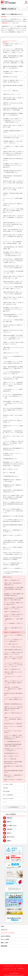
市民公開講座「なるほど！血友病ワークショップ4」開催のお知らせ (13, 72)
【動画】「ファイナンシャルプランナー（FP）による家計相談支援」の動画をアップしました (13, 719)
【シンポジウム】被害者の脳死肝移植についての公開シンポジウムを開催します (13, 373)
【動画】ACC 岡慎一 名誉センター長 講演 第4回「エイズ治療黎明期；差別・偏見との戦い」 (13, 236)
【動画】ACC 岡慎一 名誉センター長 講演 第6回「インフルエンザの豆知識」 (13, 189)
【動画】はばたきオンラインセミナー (11, 352)
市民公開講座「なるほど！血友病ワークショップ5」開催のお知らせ (13, 44)
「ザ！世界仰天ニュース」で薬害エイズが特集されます (13, 147)
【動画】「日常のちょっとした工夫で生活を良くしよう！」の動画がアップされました (13, 658)
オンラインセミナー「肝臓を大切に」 (11, 90)
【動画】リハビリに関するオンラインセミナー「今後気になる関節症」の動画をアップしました (13, 683)
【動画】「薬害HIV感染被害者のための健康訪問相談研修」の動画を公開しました (13, 56)
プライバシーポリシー (10, 966)
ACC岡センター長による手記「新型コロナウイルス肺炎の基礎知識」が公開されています (12, 553)
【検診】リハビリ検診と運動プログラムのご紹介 (13, 628)
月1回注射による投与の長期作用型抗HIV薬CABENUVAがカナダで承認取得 (12, 558)
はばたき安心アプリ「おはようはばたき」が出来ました (13, 437)
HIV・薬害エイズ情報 (7, 784)
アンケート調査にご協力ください (11, 644)
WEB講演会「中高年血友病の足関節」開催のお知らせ (13, 194)
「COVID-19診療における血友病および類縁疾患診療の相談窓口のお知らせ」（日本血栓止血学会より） (13, 542)
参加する (9, 833)
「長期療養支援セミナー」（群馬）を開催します (13, 619)
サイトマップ (7, 968)
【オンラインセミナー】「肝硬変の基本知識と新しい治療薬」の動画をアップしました (13, 287)
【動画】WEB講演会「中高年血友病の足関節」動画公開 (12, 176)
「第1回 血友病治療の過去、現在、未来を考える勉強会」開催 (13, 247)
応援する (9, 840)
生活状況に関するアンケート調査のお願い (13, 723)
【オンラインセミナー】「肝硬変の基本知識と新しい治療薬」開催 (13, 320)
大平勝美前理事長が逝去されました (11, 476)
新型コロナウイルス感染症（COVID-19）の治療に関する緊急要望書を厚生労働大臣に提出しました (13, 504)
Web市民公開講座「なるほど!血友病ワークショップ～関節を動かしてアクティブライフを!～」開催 (13, 403)
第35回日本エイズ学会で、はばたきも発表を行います (12, 416)
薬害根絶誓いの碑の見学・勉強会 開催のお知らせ (13, 694)
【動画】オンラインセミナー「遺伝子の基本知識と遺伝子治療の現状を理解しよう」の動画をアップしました (13, 708)
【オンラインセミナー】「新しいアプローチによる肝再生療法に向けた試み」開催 (13, 137)
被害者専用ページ (6, 23)
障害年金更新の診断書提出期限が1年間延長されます (13, 525)
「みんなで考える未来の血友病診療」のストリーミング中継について (13, 572)
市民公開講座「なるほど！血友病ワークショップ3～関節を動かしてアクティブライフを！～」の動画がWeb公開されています (13, 120)
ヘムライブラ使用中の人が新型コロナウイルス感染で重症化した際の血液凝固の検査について (13, 520)
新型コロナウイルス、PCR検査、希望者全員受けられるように (12, 548)
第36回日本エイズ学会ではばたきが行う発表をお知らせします (12, 331)
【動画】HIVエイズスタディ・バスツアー (12, 94)
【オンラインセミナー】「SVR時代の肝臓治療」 (12, 199)
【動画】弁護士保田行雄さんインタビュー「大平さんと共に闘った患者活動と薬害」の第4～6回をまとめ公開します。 (13, 224)
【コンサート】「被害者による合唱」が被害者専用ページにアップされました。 (13, 608)
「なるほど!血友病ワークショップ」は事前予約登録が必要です (13, 390)
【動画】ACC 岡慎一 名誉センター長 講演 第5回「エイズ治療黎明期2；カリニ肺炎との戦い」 (13, 217)
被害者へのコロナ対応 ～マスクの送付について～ (13, 536)
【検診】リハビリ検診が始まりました (12, 611)
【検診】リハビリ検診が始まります (12, 580)
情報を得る (9, 817)
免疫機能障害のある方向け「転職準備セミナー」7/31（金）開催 (12, 480)
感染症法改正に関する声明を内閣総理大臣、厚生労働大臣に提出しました (13, 449)
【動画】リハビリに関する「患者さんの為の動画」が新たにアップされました (13, 343)
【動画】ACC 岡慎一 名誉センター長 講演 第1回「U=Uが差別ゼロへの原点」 (13, 303)
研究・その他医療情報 (8, 794)
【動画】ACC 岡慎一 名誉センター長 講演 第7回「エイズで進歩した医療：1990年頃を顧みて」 (13, 183)
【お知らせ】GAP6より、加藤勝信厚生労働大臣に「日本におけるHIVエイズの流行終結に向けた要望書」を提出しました (13, 261)
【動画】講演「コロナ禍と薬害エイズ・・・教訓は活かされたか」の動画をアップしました (13, 689)
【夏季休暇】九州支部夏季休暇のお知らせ (13, 704)
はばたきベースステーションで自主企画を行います (13, 727)
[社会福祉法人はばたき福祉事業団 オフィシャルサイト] (8, 2)
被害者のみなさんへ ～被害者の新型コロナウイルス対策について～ (13, 531)
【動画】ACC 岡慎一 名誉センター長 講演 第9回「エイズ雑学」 (13, 126)
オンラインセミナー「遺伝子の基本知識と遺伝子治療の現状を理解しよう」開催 (13, 378)
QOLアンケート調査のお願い (9, 472)
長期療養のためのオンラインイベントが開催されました (13, 426)
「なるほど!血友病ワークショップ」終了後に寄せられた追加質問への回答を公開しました (13, 362)
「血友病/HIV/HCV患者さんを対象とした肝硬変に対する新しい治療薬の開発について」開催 (13, 62)
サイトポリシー (20, 966)
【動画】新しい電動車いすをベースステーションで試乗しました (13, 673)
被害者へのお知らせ (7, 577)
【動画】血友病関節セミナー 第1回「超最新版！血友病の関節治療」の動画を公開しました (13, 589)
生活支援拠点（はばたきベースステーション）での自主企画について (13, 454)
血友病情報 (5, 787)
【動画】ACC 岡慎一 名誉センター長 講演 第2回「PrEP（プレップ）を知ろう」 (13, 298)
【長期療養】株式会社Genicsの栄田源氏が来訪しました (13, 159)
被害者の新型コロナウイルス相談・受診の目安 (13, 516)
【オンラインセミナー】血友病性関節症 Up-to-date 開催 (13, 357)
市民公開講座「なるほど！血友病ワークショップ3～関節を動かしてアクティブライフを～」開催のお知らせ (13, 165)
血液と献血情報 (6, 791)
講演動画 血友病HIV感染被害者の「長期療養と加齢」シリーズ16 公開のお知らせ (13, 67)
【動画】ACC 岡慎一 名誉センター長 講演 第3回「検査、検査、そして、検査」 (13, 277)
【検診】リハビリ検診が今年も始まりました (13, 713)
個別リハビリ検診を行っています (10, 469)
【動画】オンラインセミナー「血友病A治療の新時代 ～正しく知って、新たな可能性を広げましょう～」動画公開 (13, 384)
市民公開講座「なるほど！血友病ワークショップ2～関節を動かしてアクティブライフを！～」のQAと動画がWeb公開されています (13, 254)
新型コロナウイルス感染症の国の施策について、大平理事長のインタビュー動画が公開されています (13, 511)
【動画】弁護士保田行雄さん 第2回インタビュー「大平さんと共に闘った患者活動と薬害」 (13, 282)
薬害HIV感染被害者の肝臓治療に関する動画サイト (13, 86)
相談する (9, 821)
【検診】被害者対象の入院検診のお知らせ (13, 649)
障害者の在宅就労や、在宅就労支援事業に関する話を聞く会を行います (13, 491)
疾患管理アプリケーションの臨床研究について (13, 568)
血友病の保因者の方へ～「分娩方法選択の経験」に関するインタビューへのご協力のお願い (13, 431)
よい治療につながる (12, 825)
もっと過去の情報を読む (13, 807)
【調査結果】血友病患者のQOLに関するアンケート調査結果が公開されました (12, 171)
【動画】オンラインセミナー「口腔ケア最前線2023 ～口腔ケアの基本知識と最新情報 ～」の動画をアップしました (13, 210)
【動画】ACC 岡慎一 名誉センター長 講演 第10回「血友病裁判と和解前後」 (13, 98)
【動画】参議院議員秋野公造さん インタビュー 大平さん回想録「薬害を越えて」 (13, 315)
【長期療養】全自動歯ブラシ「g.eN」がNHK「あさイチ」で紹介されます (13, 142)
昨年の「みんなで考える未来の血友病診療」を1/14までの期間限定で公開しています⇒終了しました (13, 410)
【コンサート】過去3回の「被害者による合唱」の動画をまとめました (13, 603)
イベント (5, 802)
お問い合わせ (21, 968)
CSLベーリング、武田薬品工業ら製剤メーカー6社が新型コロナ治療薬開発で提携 (13, 564)
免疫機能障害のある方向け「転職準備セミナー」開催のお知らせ (12, 486)
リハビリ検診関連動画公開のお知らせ (12, 741)
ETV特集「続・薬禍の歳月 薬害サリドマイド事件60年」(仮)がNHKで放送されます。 (13, 81)
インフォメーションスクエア (10, 40)
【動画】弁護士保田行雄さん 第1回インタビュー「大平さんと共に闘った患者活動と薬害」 (13, 293)
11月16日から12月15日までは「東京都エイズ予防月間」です (13, 204)
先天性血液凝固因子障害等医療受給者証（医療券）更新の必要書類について (13, 745)
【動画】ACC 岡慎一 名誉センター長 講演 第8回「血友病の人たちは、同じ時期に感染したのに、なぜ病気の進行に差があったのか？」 (13, 153)
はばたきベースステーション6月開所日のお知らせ (13, 636)
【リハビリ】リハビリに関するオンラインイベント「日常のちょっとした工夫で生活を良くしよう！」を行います (13, 665)
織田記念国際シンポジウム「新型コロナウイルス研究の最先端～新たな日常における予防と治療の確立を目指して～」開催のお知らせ (13, 464)
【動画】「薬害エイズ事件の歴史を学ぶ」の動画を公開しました (13, 584)
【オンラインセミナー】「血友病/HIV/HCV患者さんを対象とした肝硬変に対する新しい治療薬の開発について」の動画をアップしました (13, 50)
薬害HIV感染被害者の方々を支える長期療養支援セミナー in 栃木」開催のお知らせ (13, 599)
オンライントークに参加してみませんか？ (13, 646)
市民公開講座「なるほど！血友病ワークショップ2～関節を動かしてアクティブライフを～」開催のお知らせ (13, 309)
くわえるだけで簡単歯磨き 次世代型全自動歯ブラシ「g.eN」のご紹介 (13, 272)
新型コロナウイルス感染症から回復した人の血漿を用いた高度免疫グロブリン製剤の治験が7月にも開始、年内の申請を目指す (13, 497)
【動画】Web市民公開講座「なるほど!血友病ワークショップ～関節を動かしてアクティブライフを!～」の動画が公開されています (13, 337)
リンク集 (14, 968)
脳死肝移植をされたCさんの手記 (10, 76)
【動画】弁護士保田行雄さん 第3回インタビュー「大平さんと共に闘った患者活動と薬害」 (13, 267)
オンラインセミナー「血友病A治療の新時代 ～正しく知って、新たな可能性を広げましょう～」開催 (13, 396)
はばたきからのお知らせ (8, 798)
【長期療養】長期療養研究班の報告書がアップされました (13, 131)
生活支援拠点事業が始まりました (10, 458)
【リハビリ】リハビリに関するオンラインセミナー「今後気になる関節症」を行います (13, 699)
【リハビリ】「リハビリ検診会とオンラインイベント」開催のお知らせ (13, 640)
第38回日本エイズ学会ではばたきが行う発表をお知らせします (12, 104)
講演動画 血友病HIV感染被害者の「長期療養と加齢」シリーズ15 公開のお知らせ (13, 114)
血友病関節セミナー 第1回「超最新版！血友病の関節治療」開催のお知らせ (13, 594)
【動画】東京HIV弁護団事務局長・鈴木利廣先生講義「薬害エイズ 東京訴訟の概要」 (13, 109)
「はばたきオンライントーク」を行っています (13, 677)
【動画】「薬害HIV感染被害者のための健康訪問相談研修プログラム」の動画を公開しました (13, 367)
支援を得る (9, 829)
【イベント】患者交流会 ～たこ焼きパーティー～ (13, 624)
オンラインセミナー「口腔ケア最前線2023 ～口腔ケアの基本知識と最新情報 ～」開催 (13, 242)
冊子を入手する (10, 836)
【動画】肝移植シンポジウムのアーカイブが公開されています (13, 348)
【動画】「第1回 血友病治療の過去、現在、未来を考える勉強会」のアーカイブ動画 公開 (13, 230)
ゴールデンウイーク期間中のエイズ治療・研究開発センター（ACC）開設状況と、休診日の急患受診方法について (13, 443)
